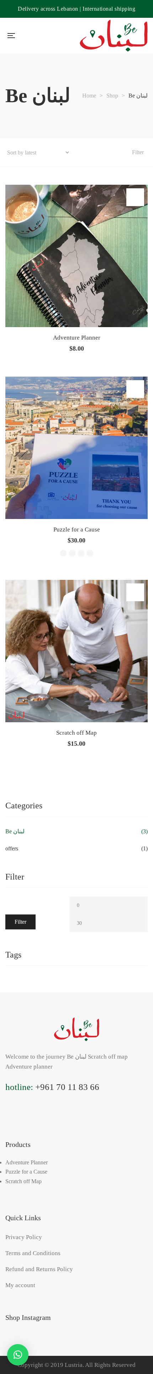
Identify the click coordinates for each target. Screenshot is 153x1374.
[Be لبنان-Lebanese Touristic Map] (114, 35)
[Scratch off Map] (76, 651)
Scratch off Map (76, 732)
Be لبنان (15, 831)
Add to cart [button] (135, 197)
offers (11, 848)
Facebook (23, 1114)
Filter (20, 922)
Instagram (8, 1114)
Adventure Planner (76, 337)
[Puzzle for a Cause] (76, 448)
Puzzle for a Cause (76, 529)
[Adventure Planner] (76, 256)
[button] (17, 1354)
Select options (135, 389)
